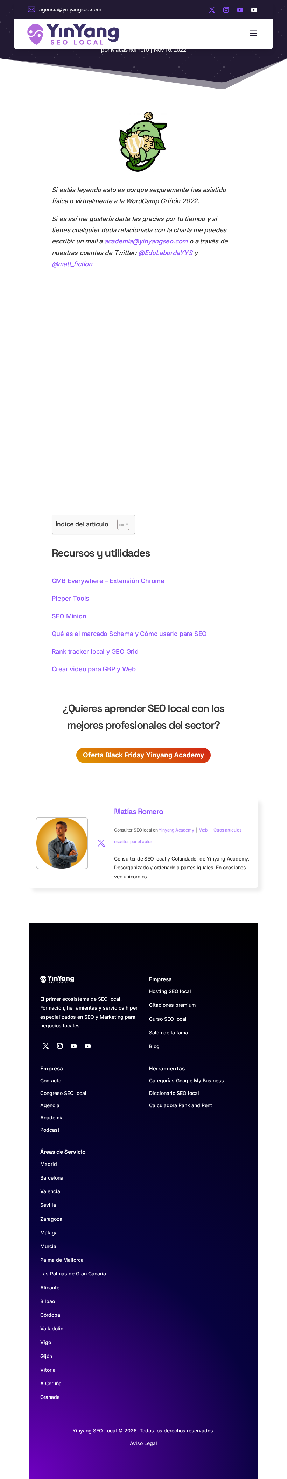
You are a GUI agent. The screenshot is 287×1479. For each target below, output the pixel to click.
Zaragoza (51, 1219)
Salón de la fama (168, 1032)
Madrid (48, 1164)
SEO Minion (69, 616)
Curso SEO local (168, 1019)
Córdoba (50, 1315)
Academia (52, 1117)
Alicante (49, 1287)
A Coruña (51, 1383)
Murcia (48, 1246)
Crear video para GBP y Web (94, 669)
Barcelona (51, 1178)
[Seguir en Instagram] (226, 9)
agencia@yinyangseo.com (70, 9)
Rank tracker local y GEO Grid (95, 651)
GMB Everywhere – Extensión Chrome (108, 581)
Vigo (45, 1342)
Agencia (49, 1105)
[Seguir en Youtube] (240, 9)
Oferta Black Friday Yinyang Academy (143, 755)
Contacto (50, 1080)
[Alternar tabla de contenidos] (120, 524)
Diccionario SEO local (174, 1093)
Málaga (49, 1233)
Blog (154, 1046)
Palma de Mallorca (62, 1260)
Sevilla (48, 1205)
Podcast (49, 1130)
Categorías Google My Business (186, 1080)
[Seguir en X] (212, 9)
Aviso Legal (143, 1443)
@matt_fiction (72, 264)
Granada (50, 1397)
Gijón (46, 1356)
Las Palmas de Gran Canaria (73, 1273)
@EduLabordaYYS (165, 252)
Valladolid (52, 1328)
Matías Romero (130, 49)
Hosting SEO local (170, 991)
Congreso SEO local (63, 1093)
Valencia (50, 1191)
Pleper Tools (71, 598)
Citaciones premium (172, 1005)
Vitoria (48, 1370)
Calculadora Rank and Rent (180, 1105)
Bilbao (47, 1301)
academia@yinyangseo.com (146, 241)
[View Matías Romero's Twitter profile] (101, 843)
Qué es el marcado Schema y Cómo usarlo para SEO (129, 633)
